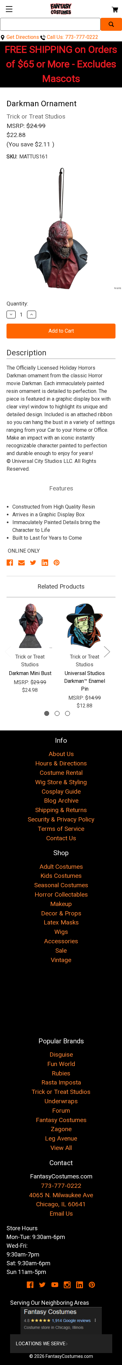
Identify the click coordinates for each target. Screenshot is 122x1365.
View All (61, 1148)
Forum (61, 1110)
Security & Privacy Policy (61, 819)
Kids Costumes (61, 875)
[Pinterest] (56, 562)
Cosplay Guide (61, 791)
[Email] (21, 562)
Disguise (61, 1054)
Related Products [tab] (61, 586)
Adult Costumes (61, 866)
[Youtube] (54, 1284)
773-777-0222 (61, 1185)
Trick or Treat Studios (61, 1091)
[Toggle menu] (9, 9)
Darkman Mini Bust (30, 673)
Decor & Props (61, 913)
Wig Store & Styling (61, 782)
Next (106, 651)
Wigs (61, 931)
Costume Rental (61, 772)
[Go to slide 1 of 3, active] (46, 713)
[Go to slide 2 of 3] (57, 713)
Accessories (61, 941)
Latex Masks (61, 922)
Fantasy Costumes (61, 1120)
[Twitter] (33, 562)
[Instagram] (67, 1284)
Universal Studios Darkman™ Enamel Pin (84, 681)
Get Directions (22, 37)
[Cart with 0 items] (114, 8)
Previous (7, 651)
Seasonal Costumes (61, 885)
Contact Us (61, 838)
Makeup (61, 904)
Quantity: (17, 303)
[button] (61, 1320)
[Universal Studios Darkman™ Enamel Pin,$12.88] (84, 625)
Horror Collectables (61, 894)
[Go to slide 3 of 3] (67, 713)
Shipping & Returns (61, 810)
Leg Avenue (61, 1138)
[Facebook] (10, 562)
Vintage (61, 960)
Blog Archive (61, 800)
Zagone (61, 1129)
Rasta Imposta (61, 1082)
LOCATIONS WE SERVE (40, 1344)
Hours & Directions (61, 763)
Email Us (61, 1213)
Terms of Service (61, 828)
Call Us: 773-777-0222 (72, 37)
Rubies (61, 1073)
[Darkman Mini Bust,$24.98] (29, 625)
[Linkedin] (45, 562)
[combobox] (50, 24)
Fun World (61, 1064)
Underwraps (61, 1101)
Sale (61, 950)
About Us (61, 754)
